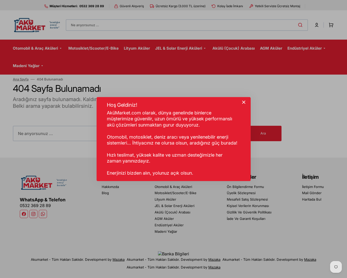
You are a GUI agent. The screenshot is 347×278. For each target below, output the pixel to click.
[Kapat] (244, 102)
